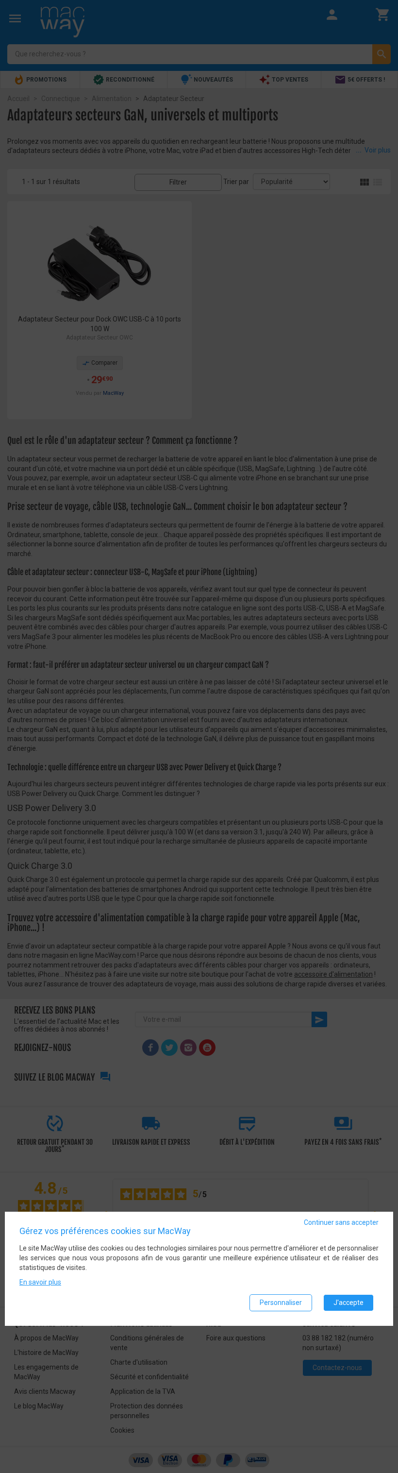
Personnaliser (281, 1302)
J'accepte (348, 1302)
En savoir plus (40, 1282)
